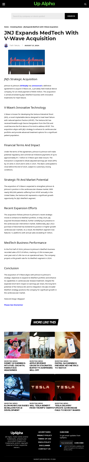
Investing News (16, 27)
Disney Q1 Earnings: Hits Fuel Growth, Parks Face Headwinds (14, 366)
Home (6, 27)
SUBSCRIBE (78, 443)
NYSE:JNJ (24, 85)
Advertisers (44, 432)
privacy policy (68, 450)
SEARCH (71, 16)
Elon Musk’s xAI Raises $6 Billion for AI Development (16, 407)
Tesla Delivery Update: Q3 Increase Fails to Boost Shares (67, 407)
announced (37, 85)
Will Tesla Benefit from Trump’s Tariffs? (42, 406)
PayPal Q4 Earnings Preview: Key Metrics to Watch (66, 365)
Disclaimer (44, 445)
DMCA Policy (44, 442)
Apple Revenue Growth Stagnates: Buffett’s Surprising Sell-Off (41, 366)
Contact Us (44, 449)
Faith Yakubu (15, 45)
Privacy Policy (44, 435)
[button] (3, 3)
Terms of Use (44, 439)
